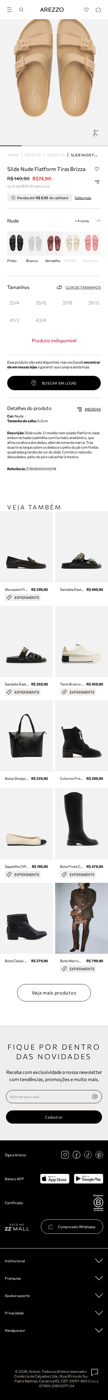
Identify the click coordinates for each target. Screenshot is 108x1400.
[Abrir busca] (21, 9)
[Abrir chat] (94, 1372)
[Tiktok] (88, 1155)
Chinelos (56, 155)
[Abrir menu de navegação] (11, 9)
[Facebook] (76, 1155)
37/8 (67, 302)
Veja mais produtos (54, 992)
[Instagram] (65, 1155)
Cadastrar (54, 1117)
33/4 (14, 302)
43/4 (41, 320)
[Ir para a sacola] (98, 9)
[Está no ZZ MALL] (17, 1227)
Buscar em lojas (59, 383)
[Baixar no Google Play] (88, 1178)
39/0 (93, 302)
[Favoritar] (97, 169)
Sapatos (33, 155)
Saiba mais (83, 198)
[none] (95, 1096)
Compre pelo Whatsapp (76, 1227)
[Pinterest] (99, 1155)
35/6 (41, 302)
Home (13, 155)
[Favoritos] (86, 9)
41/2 (15, 320)
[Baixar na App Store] (54, 1178)
